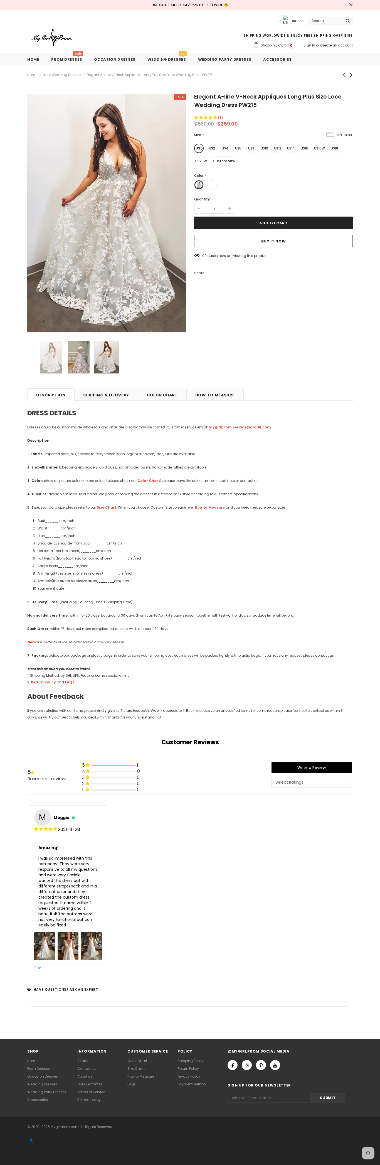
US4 (225, 148)
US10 (264, 148)
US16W (319, 148)
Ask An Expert (84, 989)
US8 (251, 148)
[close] (351, 5)
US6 (238, 148)
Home (32, 74)
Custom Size (224, 161)
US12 (277, 148)
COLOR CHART (162, 395)
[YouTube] (275, 1065)
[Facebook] (233, 1065)
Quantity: (202, 199)
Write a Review (311, 767)
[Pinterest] (261, 1065)
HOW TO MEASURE (215, 395)
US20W (201, 161)
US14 (291, 148)
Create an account (336, 45)
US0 (199, 148)
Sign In (309, 45)
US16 (304, 148)
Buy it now (273, 241)
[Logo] (55, 38)
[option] (106, 213)
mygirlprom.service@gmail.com (240, 427)
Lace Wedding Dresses (62, 74)
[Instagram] (247, 1065)
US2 (212, 148)
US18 (334, 148)
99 (204, 255)
